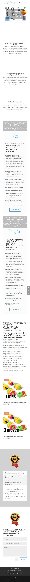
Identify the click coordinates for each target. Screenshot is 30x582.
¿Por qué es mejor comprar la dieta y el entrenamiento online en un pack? (14, 472)
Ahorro (7, 480)
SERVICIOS (16, 568)
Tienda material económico (14, 570)
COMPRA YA (15, 210)
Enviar (23, 559)
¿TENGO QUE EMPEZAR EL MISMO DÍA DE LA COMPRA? (14, 483)
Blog (14, 573)
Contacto (9, 573)
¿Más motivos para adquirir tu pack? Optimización (14, 476)
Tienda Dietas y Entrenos (12, 572)
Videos (21, 572)
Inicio (11, 568)
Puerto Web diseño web (18, 580)
